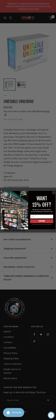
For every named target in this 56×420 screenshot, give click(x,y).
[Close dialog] (53, 192)
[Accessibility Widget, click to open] (51, 415)
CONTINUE (42, 221)
